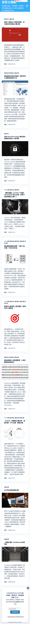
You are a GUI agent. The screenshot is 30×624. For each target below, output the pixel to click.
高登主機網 (9, 2)
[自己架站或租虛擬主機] (15, 500)
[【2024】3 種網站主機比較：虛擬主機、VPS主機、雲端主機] (15, 432)
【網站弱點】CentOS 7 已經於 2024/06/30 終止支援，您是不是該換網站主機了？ (14, 194)
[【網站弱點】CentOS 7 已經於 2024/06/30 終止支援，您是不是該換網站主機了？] (15, 206)
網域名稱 (6, 73)
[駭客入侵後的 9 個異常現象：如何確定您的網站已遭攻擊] (15, 34)
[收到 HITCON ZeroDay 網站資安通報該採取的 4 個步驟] (15, 148)
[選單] (27, 6)
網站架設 (11, 73)
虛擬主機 (11, 19)
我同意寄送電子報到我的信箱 (16, 617)
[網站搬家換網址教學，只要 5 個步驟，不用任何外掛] (15, 258)
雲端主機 (22, 417)
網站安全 (6, 19)
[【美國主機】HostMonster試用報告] (15, 554)
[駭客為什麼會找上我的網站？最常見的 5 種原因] (15, 318)
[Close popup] (28, 588)
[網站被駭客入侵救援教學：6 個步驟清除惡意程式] (15, 372)
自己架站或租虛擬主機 (11, 490)
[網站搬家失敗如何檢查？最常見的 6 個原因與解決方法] (15, 88)
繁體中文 (18, 1)
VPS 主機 (6, 189)
